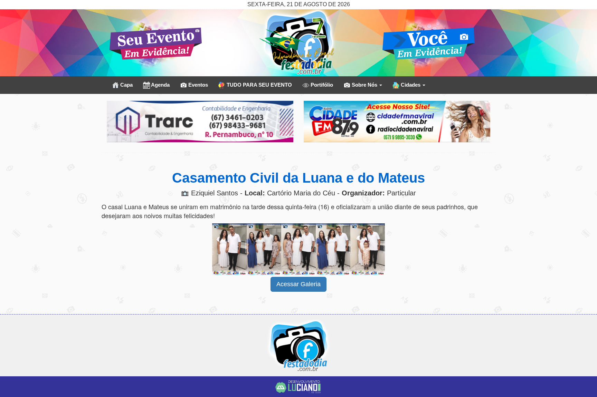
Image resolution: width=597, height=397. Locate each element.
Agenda (160, 85)
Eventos (197, 85)
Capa (126, 85)
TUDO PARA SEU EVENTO (258, 85)
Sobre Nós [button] (364, 85)
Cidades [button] (410, 85)
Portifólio (321, 85)
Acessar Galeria (298, 284)
